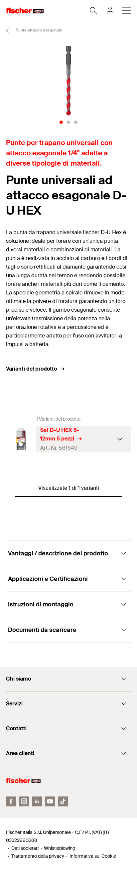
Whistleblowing (59, 848)
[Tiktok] (63, 801)
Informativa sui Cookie (92, 856)
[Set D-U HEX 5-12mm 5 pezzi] (21, 439)
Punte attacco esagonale (38, 30)
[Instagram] (24, 801)
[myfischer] (110, 10)
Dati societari (25, 848)
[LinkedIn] (37, 801)
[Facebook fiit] (11, 801)
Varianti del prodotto (31, 368)
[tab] (61, 122)
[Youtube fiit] (50, 801)
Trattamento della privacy (37, 856)
